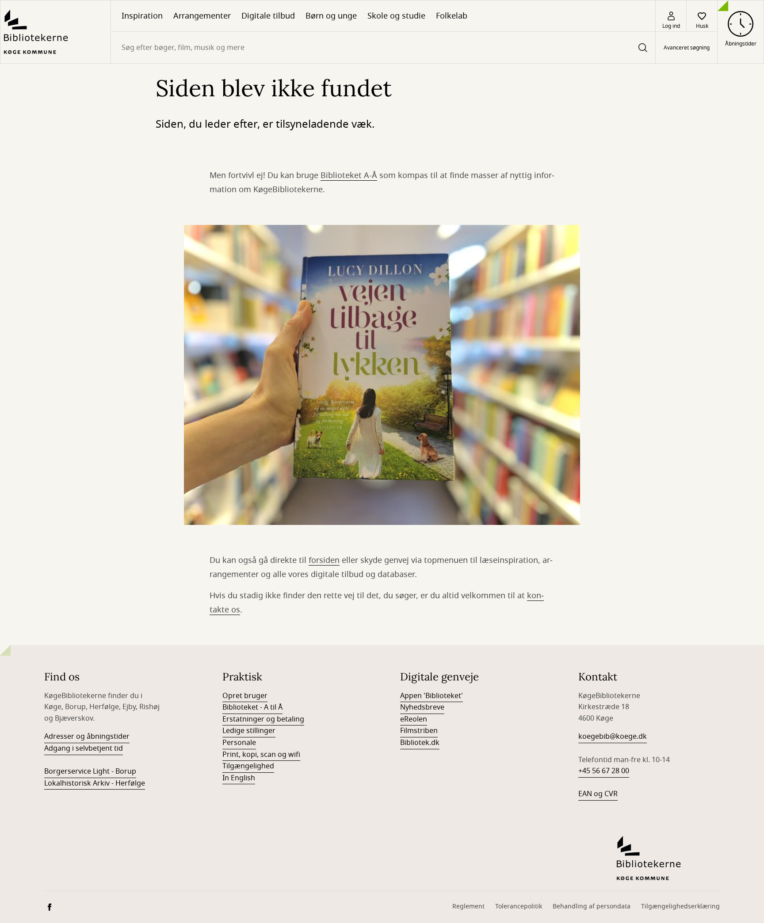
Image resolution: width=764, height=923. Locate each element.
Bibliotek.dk (419, 742)
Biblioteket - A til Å (252, 707)
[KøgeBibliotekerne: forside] (55, 31)
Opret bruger (244, 696)
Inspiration (142, 16)
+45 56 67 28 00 (603, 771)
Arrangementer (202, 16)
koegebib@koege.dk (612, 736)
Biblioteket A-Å (349, 175)
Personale (239, 742)
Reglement (468, 906)
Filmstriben (419, 730)
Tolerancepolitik (518, 906)
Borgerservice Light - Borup (90, 771)
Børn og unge (331, 16)
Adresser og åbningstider (87, 736)
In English (238, 778)
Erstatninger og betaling (263, 719)
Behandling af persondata (591, 906)
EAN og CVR (598, 794)
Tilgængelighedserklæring (680, 906)
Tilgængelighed (248, 766)
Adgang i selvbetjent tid (83, 748)
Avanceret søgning (687, 48)
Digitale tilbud (268, 16)
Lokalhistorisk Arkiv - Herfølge (94, 783)
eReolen (413, 719)
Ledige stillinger (248, 730)
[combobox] (383, 47)
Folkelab (451, 16)
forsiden (324, 560)
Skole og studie (396, 16)
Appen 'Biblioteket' (431, 696)
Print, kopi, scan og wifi (261, 754)
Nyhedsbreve (422, 707)
